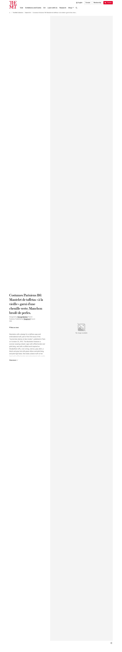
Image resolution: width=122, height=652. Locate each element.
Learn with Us (52, 8)
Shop (70, 8)
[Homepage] (13, 5)
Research (63, 8)
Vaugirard (27, 319)
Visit (21, 8)
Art (44, 8)
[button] (111, 643)
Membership (97, 2)
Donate (88, 2)
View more (12, 360)
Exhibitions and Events (33, 8)
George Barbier (22, 317)
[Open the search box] (76, 8)
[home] (10, 13)
